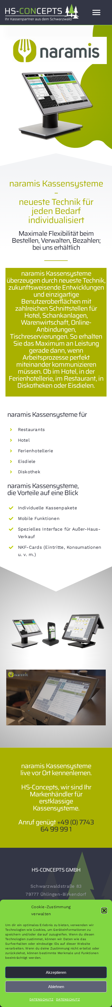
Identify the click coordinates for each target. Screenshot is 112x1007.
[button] (104, 910)
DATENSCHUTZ (41, 999)
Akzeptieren (56, 972)
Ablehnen (56, 986)
